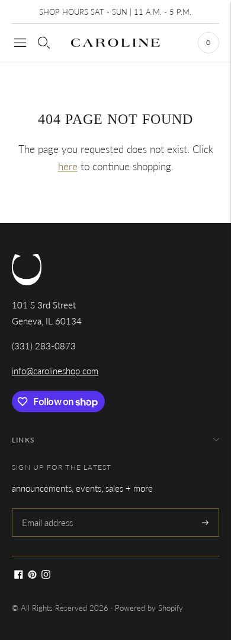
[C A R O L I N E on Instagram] (45, 575)
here (68, 166)
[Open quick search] (44, 43)
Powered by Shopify (149, 608)
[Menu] (20, 43)
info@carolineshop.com (55, 370)
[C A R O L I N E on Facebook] (18, 575)
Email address (47, 509)
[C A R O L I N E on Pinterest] (32, 575)
